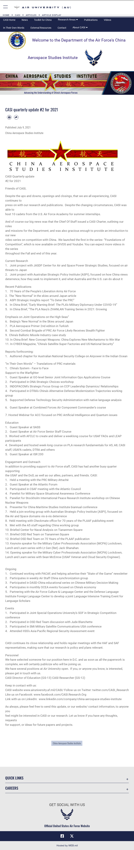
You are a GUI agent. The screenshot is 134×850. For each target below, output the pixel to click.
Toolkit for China (43, 19)
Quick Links (14, 778)
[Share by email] (16, 117)
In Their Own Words (13, 27)
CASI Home (9, 19)
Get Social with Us (67, 805)
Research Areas (67, 19)
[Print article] (9, 117)
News (25, 19)
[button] (5, 7)
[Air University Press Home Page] (67, 82)
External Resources (41, 27)
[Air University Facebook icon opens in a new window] (62, 836)
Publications (91, 19)
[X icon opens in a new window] (72, 836)
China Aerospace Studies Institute (67, 743)
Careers (11, 788)
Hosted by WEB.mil (67, 845)
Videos (107, 19)
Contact (62, 27)
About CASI (79, 27)
